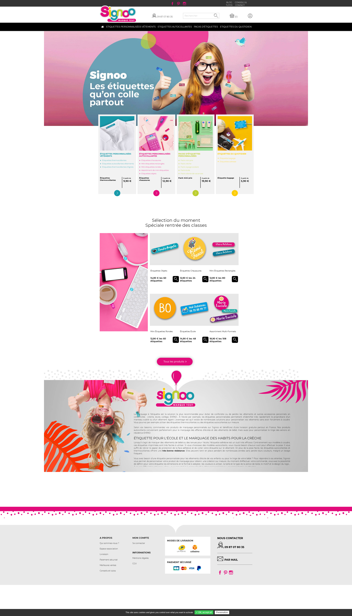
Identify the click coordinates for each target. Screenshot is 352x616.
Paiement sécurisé (108, 559)
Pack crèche (186, 164)
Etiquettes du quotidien (232, 154)
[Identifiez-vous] (250, 16)
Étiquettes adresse (228, 162)
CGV (134, 563)
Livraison (104, 554)
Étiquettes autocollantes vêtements (118, 164)
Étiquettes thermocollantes (114, 160)
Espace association (109, 548)
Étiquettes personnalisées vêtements (115, 155)
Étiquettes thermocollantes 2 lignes (117, 167)
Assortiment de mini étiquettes (155, 170)
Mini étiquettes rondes (151, 167)
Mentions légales (140, 558)
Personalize (222, 612)
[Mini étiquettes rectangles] (224, 249)
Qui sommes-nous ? (109, 543)
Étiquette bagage (228, 158)
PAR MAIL (231, 559)
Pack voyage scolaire (190, 167)
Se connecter (138, 543)
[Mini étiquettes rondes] (164, 310)
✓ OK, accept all (204, 612)
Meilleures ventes (108, 565)
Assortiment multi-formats (223, 331)
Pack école (185, 170)
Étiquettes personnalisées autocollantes (154, 155)
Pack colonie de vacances (192, 174)
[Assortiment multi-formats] (224, 310)
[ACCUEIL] (102, 27)
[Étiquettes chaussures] (194, 249)
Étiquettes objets (148, 174)
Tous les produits (175, 361)
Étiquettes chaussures (151, 160)
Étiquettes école (188, 331)
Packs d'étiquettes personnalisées (189, 155)
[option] (176, 78)
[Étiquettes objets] (164, 249)
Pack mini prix (187, 160)
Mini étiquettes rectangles (152, 164)
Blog (229, 2)
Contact (240, 5)
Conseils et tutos (108, 570)
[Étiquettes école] (194, 310)
